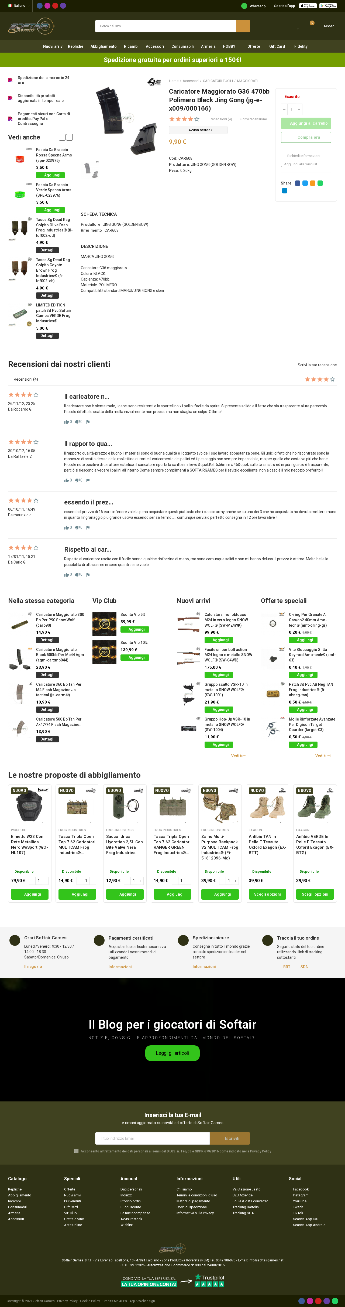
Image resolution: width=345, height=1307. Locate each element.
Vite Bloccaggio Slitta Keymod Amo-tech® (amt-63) (312, 654)
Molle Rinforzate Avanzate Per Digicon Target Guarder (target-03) (312, 724)
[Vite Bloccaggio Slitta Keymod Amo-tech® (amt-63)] (273, 659)
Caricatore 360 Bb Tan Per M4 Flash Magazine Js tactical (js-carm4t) (59, 689)
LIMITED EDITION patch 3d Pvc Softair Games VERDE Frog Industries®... (53, 313)
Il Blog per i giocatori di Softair (173, 1024)
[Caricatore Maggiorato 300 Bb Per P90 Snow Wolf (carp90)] (20, 624)
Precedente (319, 80)
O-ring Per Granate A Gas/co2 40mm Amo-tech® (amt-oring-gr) (308, 619)
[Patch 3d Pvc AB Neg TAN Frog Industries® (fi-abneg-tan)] (273, 694)
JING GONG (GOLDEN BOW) (213, 164)
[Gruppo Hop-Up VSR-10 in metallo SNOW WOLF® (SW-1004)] (189, 729)
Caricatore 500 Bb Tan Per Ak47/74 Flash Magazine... (59, 722)
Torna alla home (326, 80)
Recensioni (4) (221, 119)
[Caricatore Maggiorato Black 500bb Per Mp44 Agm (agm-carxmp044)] (20, 659)
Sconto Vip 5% (133, 614)
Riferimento (91, 230)
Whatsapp (258, 6)
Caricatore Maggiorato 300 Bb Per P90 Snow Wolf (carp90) (60, 619)
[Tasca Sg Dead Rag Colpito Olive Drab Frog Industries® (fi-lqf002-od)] (20, 229)
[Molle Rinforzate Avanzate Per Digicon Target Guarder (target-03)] (273, 729)
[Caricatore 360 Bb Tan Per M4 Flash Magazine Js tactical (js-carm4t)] (20, 694)
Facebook (297, 183)
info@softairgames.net (266, 1260)
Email (312, 183)
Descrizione (94, 246)
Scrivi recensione (253, 119)
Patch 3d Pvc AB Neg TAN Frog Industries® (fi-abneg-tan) (311, 689)
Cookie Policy (90, 1301)
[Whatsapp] (335, 1301)
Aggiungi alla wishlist (300, 164)
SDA (304, 967)
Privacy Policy (260, 1151)
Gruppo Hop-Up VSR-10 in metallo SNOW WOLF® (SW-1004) (227, 724)
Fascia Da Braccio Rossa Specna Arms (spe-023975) (54, 155)
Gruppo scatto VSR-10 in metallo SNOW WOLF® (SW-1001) (226, 689)
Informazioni (120, 967)
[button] (62, 137)
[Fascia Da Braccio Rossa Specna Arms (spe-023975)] (20, 159)
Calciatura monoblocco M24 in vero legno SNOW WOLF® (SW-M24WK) (226, 619)
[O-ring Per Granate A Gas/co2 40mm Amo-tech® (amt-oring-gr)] (273, 624)
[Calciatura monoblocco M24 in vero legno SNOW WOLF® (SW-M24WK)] (189, 624)
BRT (286, 967)
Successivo (333, 80)
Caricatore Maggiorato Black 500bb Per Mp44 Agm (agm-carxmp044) (60, 654)
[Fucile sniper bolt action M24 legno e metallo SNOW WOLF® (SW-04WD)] (189, 659)
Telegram (284, 190)
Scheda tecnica (99, 214)
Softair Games (44, 1301)
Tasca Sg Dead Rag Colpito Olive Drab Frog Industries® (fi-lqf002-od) (54, 227)
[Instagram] (47, 6)
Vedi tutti (239, 756)
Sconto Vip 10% (134, 642)
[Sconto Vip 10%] (104, 652)
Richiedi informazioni (303, 156)
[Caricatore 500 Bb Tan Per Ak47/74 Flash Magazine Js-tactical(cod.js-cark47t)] (20, 729)
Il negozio (33, 966)
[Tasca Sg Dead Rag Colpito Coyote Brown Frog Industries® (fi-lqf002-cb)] (20, 269)
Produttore (90, 224)
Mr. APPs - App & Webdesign (134, 1301)
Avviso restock (200, 130)
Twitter (305, 183)
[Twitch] (63, 6)
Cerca (243, 26)
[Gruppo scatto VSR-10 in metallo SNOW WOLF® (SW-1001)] (189, 694)
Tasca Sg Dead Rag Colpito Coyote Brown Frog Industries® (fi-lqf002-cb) (53, 270)
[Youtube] (55, 6)
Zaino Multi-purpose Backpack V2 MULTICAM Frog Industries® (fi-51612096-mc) (219, 847)
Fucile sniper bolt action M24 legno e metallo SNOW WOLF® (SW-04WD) (228, 654)
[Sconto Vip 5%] (104, 624)
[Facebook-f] (40, 6)
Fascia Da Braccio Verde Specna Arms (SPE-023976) (53, 190)
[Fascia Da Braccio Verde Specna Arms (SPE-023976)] (20, 194)
